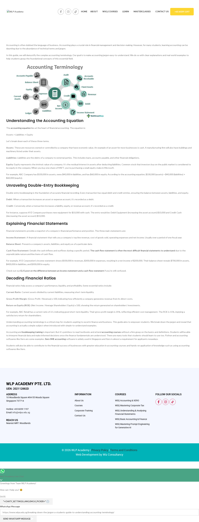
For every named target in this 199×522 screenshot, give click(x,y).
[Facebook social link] (61, 12)
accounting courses (111, 332)
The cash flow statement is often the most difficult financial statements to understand (132, 250)
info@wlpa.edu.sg (21, 412)
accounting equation (21, 128)
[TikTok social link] (76, 12)
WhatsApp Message (10, 506)
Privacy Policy (99, 450)
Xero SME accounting (55, 339)
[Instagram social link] (68, 12)
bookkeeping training (32, 332)
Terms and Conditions (123, 450)
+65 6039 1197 (182, 11)
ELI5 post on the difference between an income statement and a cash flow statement (62, 270)
